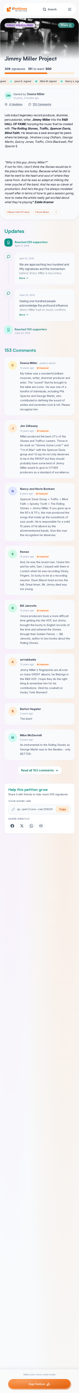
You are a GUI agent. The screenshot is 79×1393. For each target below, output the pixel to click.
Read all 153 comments (39, 770)
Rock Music (42, 212)
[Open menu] (70, 9)
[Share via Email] (41, 826)
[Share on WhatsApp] (31, 826)
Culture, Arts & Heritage (20, 25)
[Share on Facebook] (12, 826)
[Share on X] (22, 826)
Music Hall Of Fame (18, 212)
